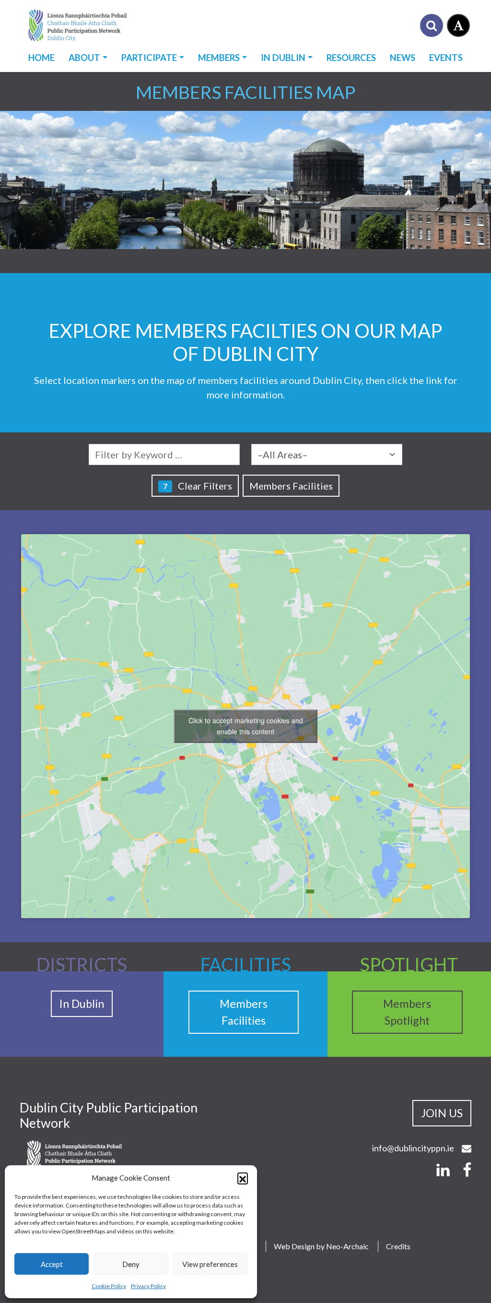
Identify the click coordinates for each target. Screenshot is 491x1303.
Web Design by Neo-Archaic (321, 1246)
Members (219, 57)
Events (446, 57)
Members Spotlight (407, 1012)
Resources (351, 57)
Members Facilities (291, 485)
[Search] (431, 25)
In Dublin (283, 57)
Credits (398, 1246)
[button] (242, 1178)
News (402, 57)
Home (41, 57)
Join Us (442, 1113)
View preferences (210, 1264)
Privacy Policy (148, 1286)
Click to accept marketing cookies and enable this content (245, 726)
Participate (149, 57)
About (84, 57)
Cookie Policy (109, 1286)
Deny (131, 1264)
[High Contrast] (458, 25)
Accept (52, 1264)
